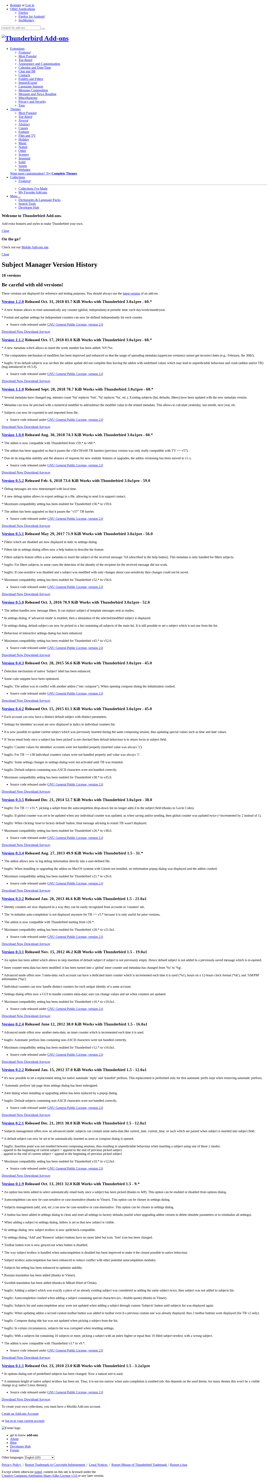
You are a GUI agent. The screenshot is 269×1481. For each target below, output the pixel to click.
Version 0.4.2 (13, 709)
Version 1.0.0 (13, 435)
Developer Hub (28, 207)
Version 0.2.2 (13, 1070)
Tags (21, 105)
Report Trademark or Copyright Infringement (55, 1465)
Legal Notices (98, 1465)
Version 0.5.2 (13, 480)
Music (22, 143)
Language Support (30, 86)
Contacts (24, 75)
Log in (29, 5)
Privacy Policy (12, 1465)
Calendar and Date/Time (34, 67)
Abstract (24, 124)
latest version (131, 293)
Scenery (23, 154)
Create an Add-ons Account (20, 1413)
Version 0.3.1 (13, 952)
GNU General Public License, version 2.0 (75, 324)
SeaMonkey (26, 20)
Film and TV (27, 135)
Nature (23, 147)
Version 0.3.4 (13, 853)
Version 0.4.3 (13, 663)
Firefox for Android (31, 16)
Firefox (23, 12)
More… (15, 196)
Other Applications (22, 9)
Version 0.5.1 (13, 534)
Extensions (17, 48)
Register (15, 5)
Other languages (12, 1457)
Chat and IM (26, 71)
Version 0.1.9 (13, 1184)
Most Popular (27, 56)
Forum (14, 1450)
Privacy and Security (32, 101)
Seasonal (24, 158)
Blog (13, 1442)
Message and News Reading (37, 94)
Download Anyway (37, 331)
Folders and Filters (30, 79)
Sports (22, 166)
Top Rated (25, 60)
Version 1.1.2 (13, 340)
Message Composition (33, 90)
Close (5, 231)
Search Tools (27, 203)
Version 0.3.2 (13, 898)
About (14, 1439)
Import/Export (27, 82)
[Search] (43, 28)
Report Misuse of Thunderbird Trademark (139, 1465)
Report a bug (178, 1465)
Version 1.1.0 (13, 389)
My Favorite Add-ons (32, 192)
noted (38, 1472)
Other (22, 151)
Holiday (23, 139)
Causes (23, 128)
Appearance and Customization (39, 64)
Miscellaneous (27, 98)
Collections (17, 177)
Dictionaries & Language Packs (39, 200)
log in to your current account (24, 1421)
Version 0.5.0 (13, 602)
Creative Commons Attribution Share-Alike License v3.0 (40, 1475)
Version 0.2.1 (13, 1123)
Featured (24, 52)
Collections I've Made (32, 188)
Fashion (23, 132)
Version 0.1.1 (13, 1366)
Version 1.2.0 (13, 301)
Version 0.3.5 (13, 800)
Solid (21, 162)
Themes (15, 109)
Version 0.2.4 (13, 1024)
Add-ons (56, 38)
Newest (23, 120)
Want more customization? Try (43, 173)
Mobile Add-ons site (34, 247)
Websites (24, 169)
